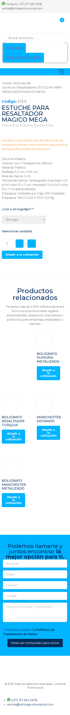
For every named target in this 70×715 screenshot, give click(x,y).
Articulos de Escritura (17, 125)
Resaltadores (26, 87)
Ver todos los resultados (23, 57)
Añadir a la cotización (22, 254)
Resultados (14, 48)
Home (6, 83)
